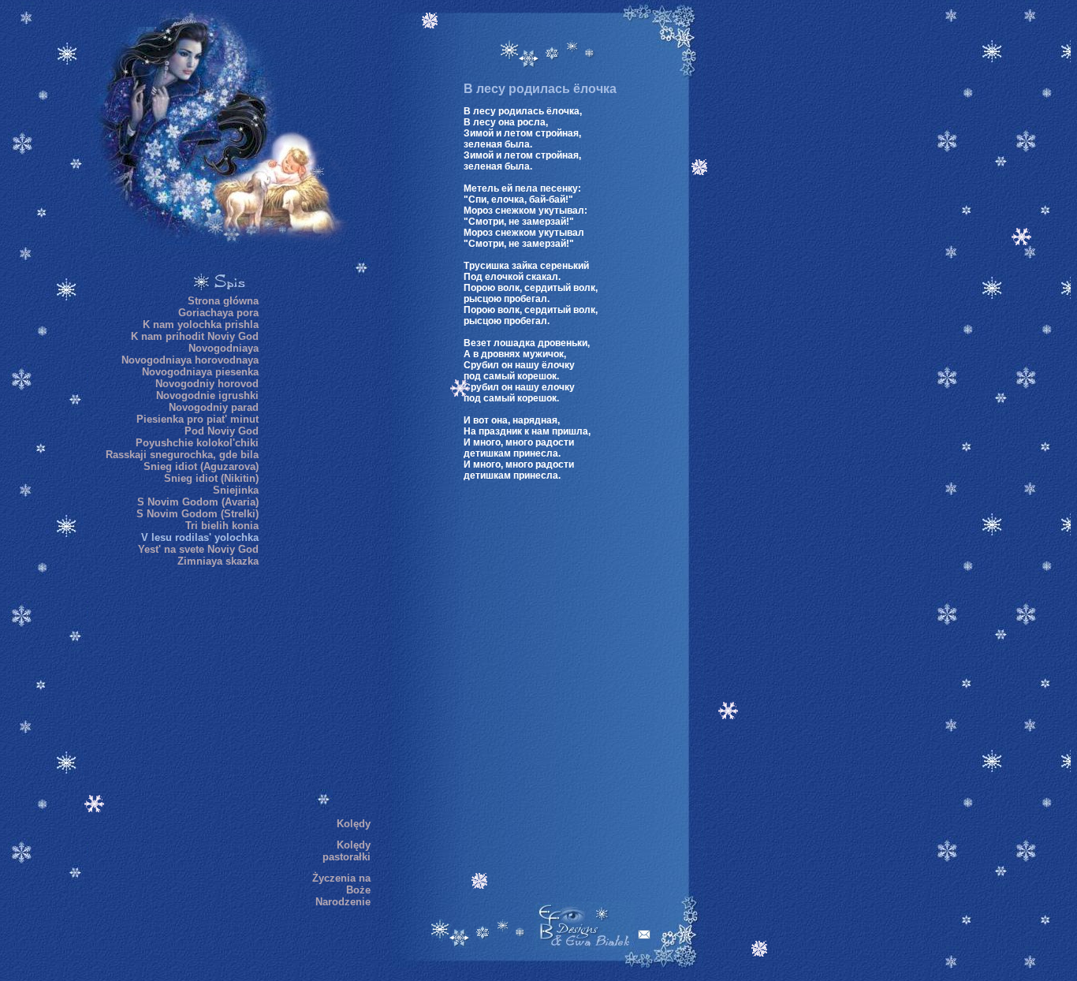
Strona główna (223, 301)
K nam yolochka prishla (201, 324)
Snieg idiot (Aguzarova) (201, 466)
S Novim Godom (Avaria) (198, 502)
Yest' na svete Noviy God (198, 549)
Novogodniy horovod (207, 384)
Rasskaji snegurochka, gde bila (182, 455)
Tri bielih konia (222, 526)
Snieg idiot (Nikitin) (211, 478)
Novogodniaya (223, 348)
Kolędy (354, 824)
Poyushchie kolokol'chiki (197, 443)
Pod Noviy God (221, 431)
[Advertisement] (323, 543)
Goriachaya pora (218, 313)
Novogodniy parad (214, 407)
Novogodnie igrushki (207, 395)
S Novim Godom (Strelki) (197, 514)
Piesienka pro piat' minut (197, 419)
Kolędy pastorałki (346, 851)
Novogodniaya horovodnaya (190, 360)
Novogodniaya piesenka (200, 372)
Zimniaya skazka (218, 561)
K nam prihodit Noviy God (195, 336)
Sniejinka (236, 490)
